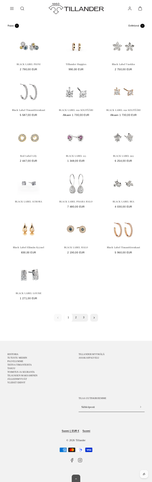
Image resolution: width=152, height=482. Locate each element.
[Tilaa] (140, 407)
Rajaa (11, 25)
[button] (11, 8)
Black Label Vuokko (123, 64)
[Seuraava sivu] (94, 318)
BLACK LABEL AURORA (28, 201)
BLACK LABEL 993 (123, 155)
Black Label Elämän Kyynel (28, 247)
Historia (13, 354)
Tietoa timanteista (19, 365)
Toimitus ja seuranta (21, 372)
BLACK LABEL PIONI (29, 64)
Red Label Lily (28, 155)
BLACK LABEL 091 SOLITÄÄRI (76, 109)
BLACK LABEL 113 (76, 155)
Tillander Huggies (76, 64)
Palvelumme (15, 361)
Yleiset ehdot (16, 382)
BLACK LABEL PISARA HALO (76, 201)
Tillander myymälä (92, 354)
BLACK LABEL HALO (76, 247)
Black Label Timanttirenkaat (28, 109)
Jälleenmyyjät (17, 379)
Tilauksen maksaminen (22, 375)
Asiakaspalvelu (89, 358)
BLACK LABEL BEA (123, 201)
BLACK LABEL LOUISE (29, 293)
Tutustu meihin (17, 358)
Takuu (11, 368)
